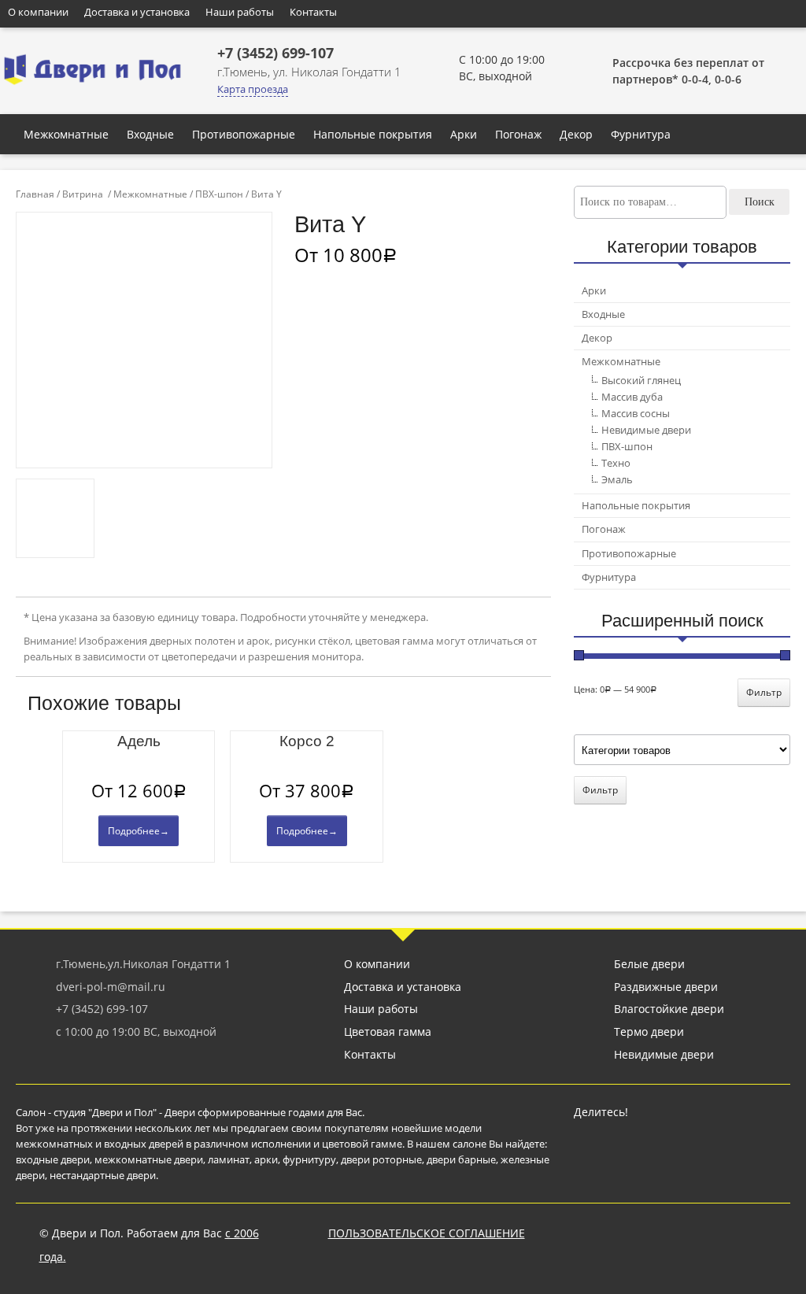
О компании (38, 12)
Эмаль (617, 479)
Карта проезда (252, 89)
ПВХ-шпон (219, 194)
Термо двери (649, 1031)
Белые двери (649, 963)
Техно (615, 463)
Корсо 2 (307, 741)
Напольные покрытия (372, 134)
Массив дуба (632, 397)
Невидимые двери (646, 430)
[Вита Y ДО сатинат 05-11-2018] (55, 518)
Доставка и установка (137, 12)
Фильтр (764, 692)
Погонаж (518, 134)
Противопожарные (243, 134)
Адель (139, 741)
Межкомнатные (66, 134)
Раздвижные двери (666, 986)
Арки (463, 134)
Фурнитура (641, 134)
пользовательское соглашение (426, 1233)
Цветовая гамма (387, 1031)
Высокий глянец (641, 380)
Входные (150, 134)
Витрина (82, 194)
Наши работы (239, 12)
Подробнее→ (138, 830)
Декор (576, 134)
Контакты (313, 12)
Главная (35, 194)
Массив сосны (635, 413)
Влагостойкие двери (669, 1008)
